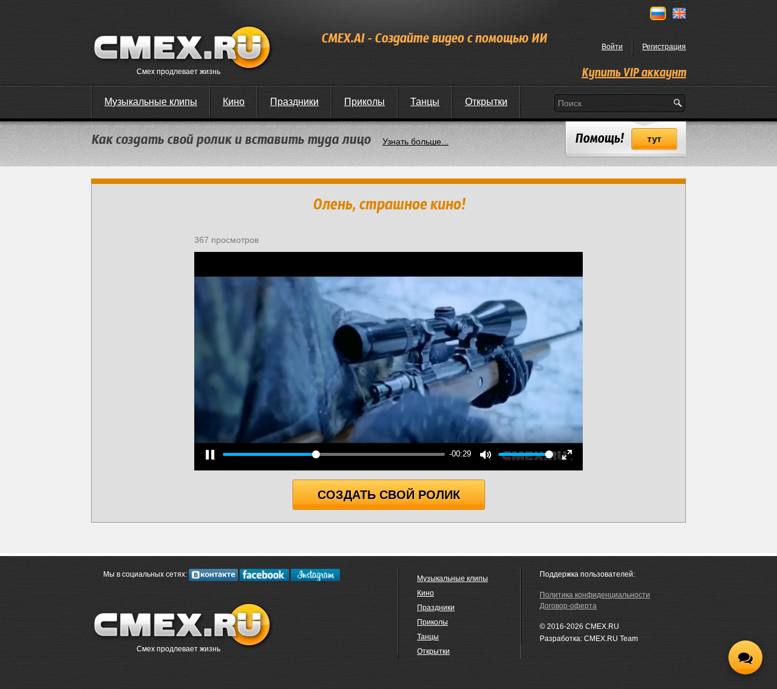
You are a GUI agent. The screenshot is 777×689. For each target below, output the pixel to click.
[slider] (334, 454)
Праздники (294, 102)
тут (655, 139)
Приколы (364, 102)
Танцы (424, 102)
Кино (234, 102)
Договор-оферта (568, 606)
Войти (612, 46)
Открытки (486, 102)
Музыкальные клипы (150, 102)
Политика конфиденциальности (595, 595)
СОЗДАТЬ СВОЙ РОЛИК (388, 494)
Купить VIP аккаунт (634, 73)
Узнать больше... (415, 141)
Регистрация (664, 46)
